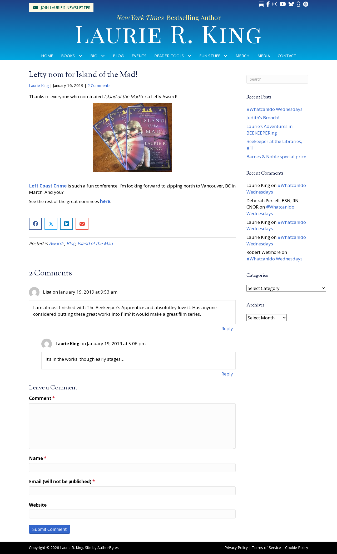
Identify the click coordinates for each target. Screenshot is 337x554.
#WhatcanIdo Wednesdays (274, 109)
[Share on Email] (82, 224)
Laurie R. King (168, 33)
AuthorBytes (108, 547)
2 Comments (99, 85)
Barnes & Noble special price (276, 157)
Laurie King (39, 85)
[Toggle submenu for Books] (80, 56)
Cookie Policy (296, 547)
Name (37, 458)
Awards (56, 243)
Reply (227, 328)
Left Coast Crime (48, 186)
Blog (70, 243)
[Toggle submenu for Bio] (103, 56)
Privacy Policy (236, 547)
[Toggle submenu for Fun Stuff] (226, 56)
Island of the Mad (95, 243)
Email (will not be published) (62, 481)
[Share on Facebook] (35, 224)
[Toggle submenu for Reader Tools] (189, 56)
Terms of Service (266, 547)
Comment (42, 398)
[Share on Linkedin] (66, 224)
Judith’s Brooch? (263, 118)
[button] (61, 7)
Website (38, 505)
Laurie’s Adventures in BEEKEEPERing (269, 129)
